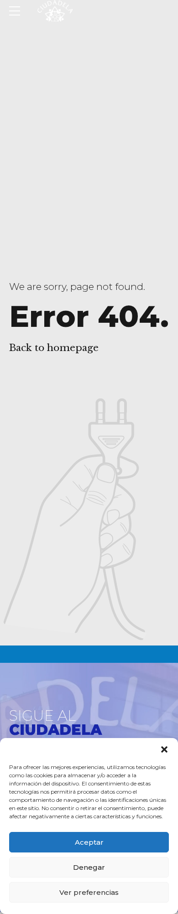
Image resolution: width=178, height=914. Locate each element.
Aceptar (89, 842)
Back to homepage (54, 348)
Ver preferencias (89, 892)
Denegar (89, 867)
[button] (164, 749)
